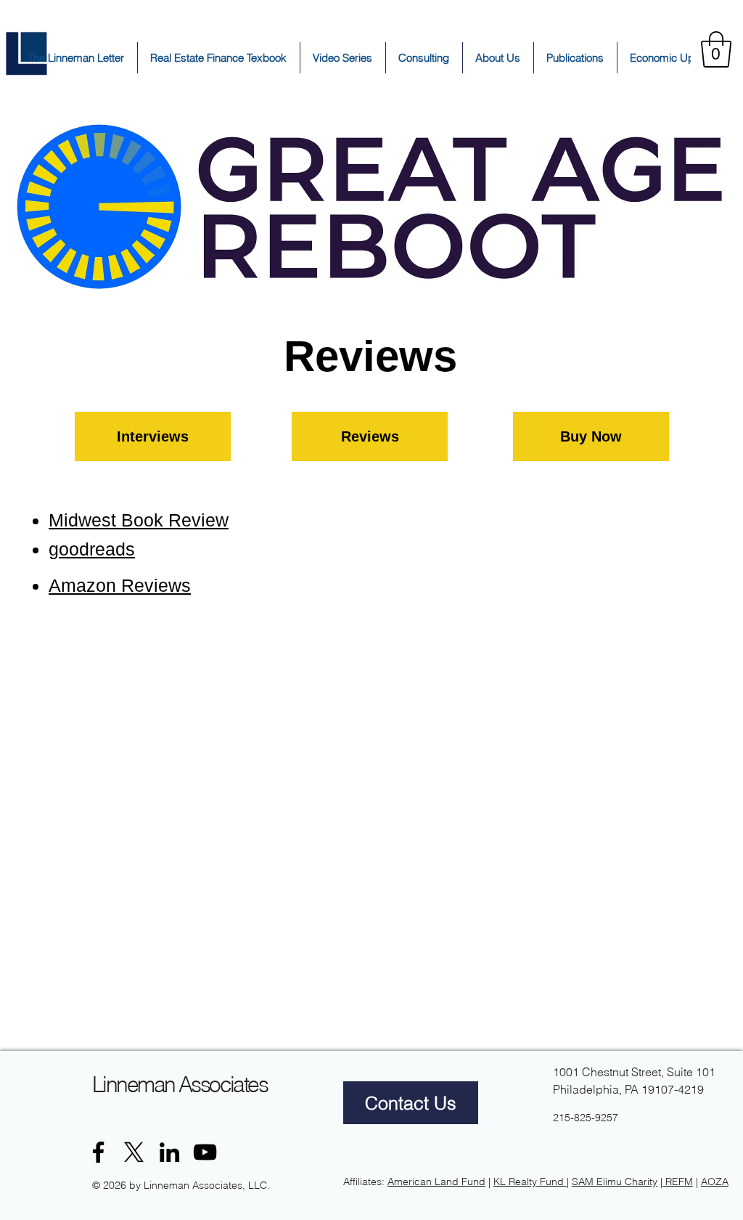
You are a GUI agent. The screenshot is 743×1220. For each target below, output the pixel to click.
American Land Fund (436, 1181)
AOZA (714, 1181)
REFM (679, 1181)
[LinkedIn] (169, 1152)
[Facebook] (98, 1152)
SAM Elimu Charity (614, 1181)
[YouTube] (205, 1152)
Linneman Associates (179, 1084)
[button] (716, 49)
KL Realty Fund (530, 1181)
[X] (134, 1152)
